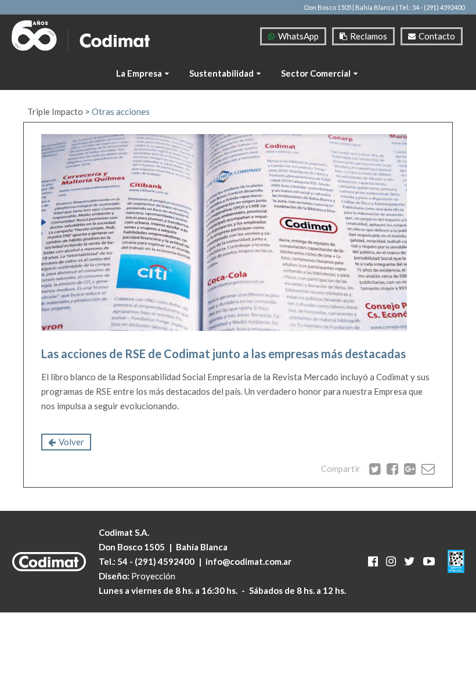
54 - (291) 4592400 (155, 561)
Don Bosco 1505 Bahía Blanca (163, 547)
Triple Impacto (55, 111)
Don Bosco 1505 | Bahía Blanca (349, 7)
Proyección (153, 576)
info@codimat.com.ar (248, 561)
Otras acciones (121, 111)
